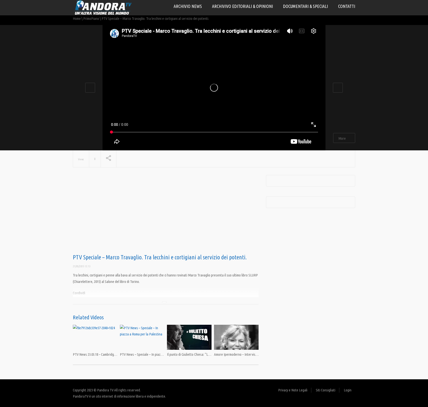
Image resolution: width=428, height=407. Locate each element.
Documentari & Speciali (305, 6)
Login (347, 390)
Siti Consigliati (325, 390)
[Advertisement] (166, 214)
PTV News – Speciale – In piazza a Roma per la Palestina (158, 354)
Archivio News (188, 6)
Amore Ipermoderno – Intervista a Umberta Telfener (250, 354)
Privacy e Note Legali (292, 390)
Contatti (346, 6)
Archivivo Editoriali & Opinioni (242, 6)
